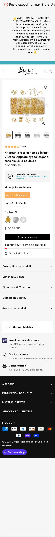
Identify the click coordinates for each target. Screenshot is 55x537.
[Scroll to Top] (49, 521)
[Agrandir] (44, 123)
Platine (16, 220)
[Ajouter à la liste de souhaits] (45, 87)
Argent (23, 220)
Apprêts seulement (17, 194)
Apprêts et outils (16, 203)
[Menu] (4, 71)
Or (8, 220)
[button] (45, 71)
